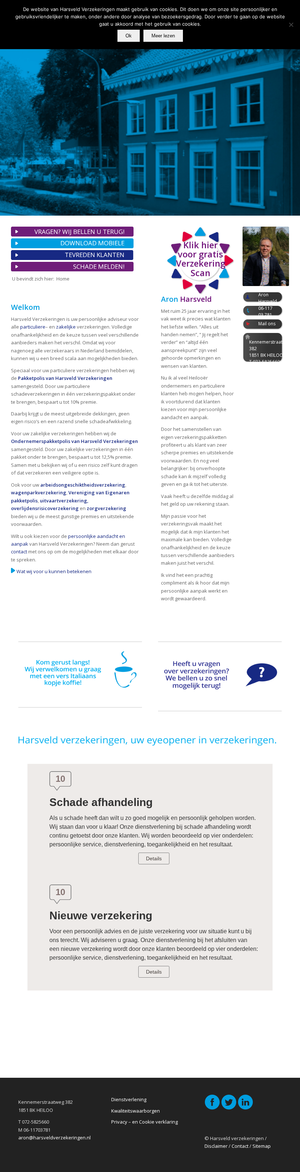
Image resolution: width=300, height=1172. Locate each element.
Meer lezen (163, 36)
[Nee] (291, 24)
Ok (128, 36)
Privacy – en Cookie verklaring (144, 1121)
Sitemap (261, 1146)
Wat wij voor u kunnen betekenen (53, 571)
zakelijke (66, 326)
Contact (240, 1146)
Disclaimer (216, 1146)
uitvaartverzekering (63, 500)
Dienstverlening (128, 1099)
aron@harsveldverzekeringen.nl (54, 1137)
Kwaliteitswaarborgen (135, 1110)
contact (19, 551)
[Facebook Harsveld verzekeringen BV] (212, 1108)
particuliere (32, 326)
